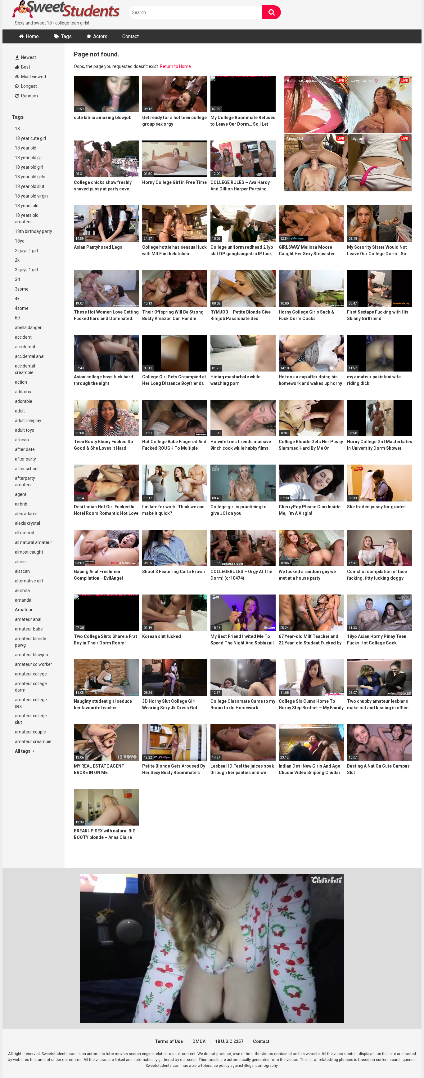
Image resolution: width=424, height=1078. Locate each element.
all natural (24, 532)
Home (32, 36)
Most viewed (33, 76)
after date (25, 449)
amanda (23, 600)
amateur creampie (33, 741)
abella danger (28, 327)
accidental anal (29, 356)
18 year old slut (29, 186)
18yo (20, 240)
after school (26, 468)
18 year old (25, 147)
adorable (23, 401)
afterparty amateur (25, 481)
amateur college (31, 673)
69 (17, 317)
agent (20, 494)
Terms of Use (169, 1041)
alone (20, 561)
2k (17, 260)
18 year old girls (30, 176)
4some (22, 308)
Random (29, 95)
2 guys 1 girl (26, 250)
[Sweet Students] (66, 10)
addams (23, 391)
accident (23, 337)
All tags (23, 751)
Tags (66, 36)
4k (17, 298)
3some (22, 289)
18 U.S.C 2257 (229, 1041)
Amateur (24, 609)
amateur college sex (31, 703)
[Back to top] (403, 1059)
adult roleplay (28, 420)
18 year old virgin (31, 196)
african (22, 439)
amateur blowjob (31, 654)
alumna (22, 590)
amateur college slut (31, 719)
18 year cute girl (30, 138)
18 (17, 128)
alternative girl (29, 580)
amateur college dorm (31, 687)
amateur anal (28, 619)
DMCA (198, 1041)
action (21, 382)
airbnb (21, 503)
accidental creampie (25, 369)
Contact (130, 36)
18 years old (26, 205)
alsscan (22, 571)
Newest (28, 57)
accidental (25, 346)
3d (17, 279)
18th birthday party (33, 231)
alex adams (26, 513)
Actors (100, 36)
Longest (28, 86)
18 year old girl (29, 167)
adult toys (24, 430)
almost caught (29, 552)
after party (25, 459)
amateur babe (29, 628)
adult (20, 410)
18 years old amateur (26, 218)
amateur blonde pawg (30, 642)
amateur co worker (33, 664)
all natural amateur (33, 542)
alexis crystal (27, 523)
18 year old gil (28, 157)
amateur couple (30, 731)
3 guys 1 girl (26, 269)
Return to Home (175, 66)
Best (25, 67)
